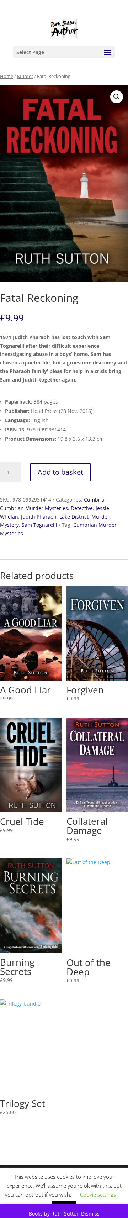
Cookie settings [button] (98, 1194)
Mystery (9, 524)
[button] (116, 96)
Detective (82, 508)
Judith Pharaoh (39, 516)
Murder (25, 76)
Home (6, 76)
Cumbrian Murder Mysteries (34, 508)
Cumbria (94, 499)
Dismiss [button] (90, 1213)
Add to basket (60, 472)
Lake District (74, 516)
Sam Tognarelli (39, 524)
